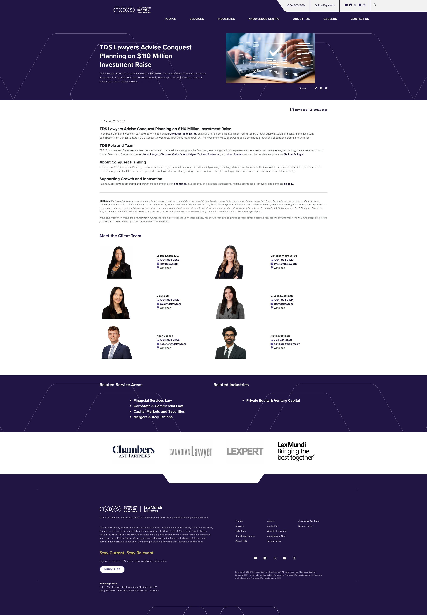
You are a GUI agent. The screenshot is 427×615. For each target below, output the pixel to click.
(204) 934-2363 (169, 260)
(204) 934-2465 (169, 340)
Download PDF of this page (310, 110)
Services (197, 19)
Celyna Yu (194, 154)
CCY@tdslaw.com (170, 304)
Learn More (146, 81)
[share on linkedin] (324, 88)
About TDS (301, 19)
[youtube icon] (346, 5)
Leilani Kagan (151, 154)
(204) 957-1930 (296, 5)
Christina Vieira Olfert (173, 154)
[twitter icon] (355, 5)
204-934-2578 (282, 340)
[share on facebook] (319, 88)
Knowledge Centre (264, 19)
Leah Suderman (210, 154)
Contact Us (360, 19)
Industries (226, 19)
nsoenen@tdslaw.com (172, 344)
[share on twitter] (314, 88)
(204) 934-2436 (169, 300)
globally (288, 184)
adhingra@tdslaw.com (286, 344)
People (170, 19)
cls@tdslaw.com (283, 304)
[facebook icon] (360, 5)
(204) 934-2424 (283, 300)
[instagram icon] (364, 5)
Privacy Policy (274, 541)
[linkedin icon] (350, 5)
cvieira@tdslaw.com (285, 264)
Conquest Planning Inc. (183, 134)
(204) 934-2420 (283, 260)
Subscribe (112, 569)
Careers (330, 19)
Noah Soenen (235, 154)
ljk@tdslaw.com (168, 264)
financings (180, 184)
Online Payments (325, 5)
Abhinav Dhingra (293, 154)
